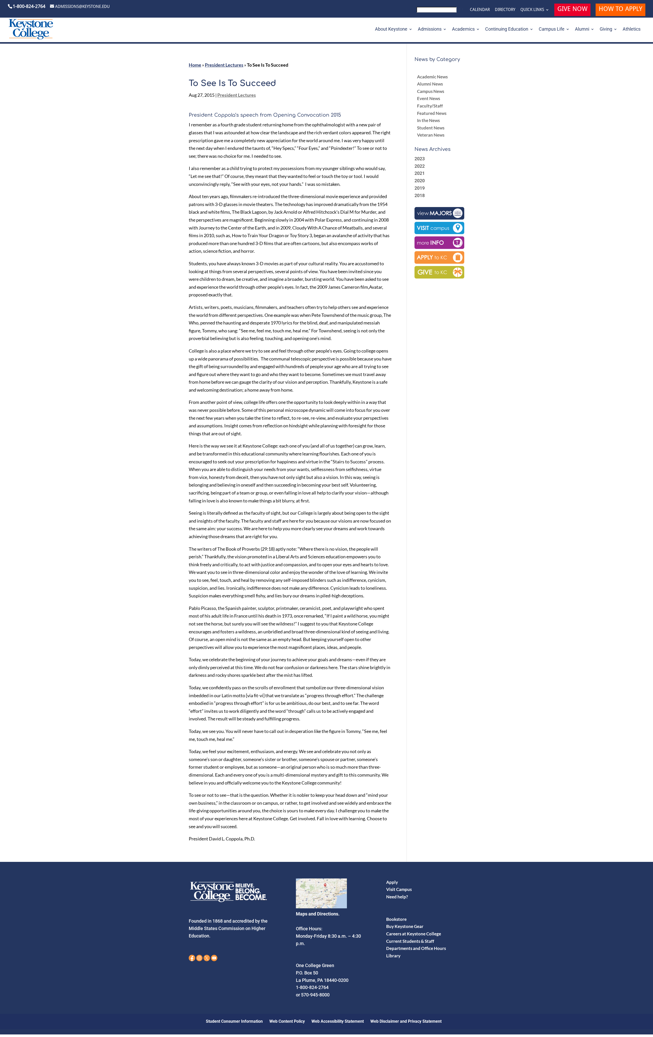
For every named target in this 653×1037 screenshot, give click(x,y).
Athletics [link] (632, 29)
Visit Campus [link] (399, 889)
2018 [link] (420, 195)
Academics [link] (463, 29)
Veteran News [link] (430, 135)
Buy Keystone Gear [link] (404, 926)
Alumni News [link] (430, 84)
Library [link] (393, 955)
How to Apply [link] (620, 10)
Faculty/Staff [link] (430, 105)
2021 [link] (420, 173)
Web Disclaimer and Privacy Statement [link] (406, 1021)
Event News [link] (428, 98)
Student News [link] (430, 127)
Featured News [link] (431, 113)
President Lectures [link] (224, 65)
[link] (441, 11)
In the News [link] (428, 120)
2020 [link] (420, 180)
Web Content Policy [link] (287, 1021)
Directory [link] (505, 9)
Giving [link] (606, 29)
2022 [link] (420, 166)
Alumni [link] (582, 29)
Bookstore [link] (396, 919)
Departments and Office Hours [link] (416, 948)
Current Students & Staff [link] (410, 941)
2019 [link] (420, 188)
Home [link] (195, 65)
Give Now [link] (572, 10)
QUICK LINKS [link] (532, 9)
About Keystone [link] (391, 29)
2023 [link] (420, 158)
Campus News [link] (430, 91)
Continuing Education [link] (506, 29)
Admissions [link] (430, 29)
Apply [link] (392, 882)
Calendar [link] (480, 9)
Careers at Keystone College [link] (413, 933)
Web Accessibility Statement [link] (337, 1021)
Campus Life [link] (551, 29)
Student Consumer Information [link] (234, 1021)
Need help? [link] (397, 896)
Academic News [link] (432, 76)
